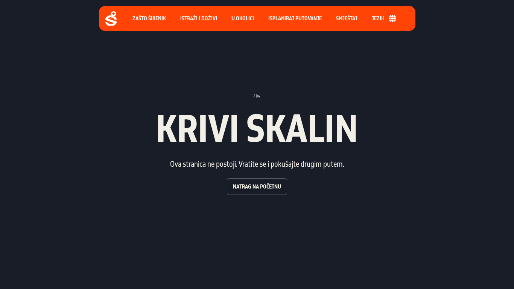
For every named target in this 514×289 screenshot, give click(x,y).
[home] (111, 18)
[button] (295, 18)
